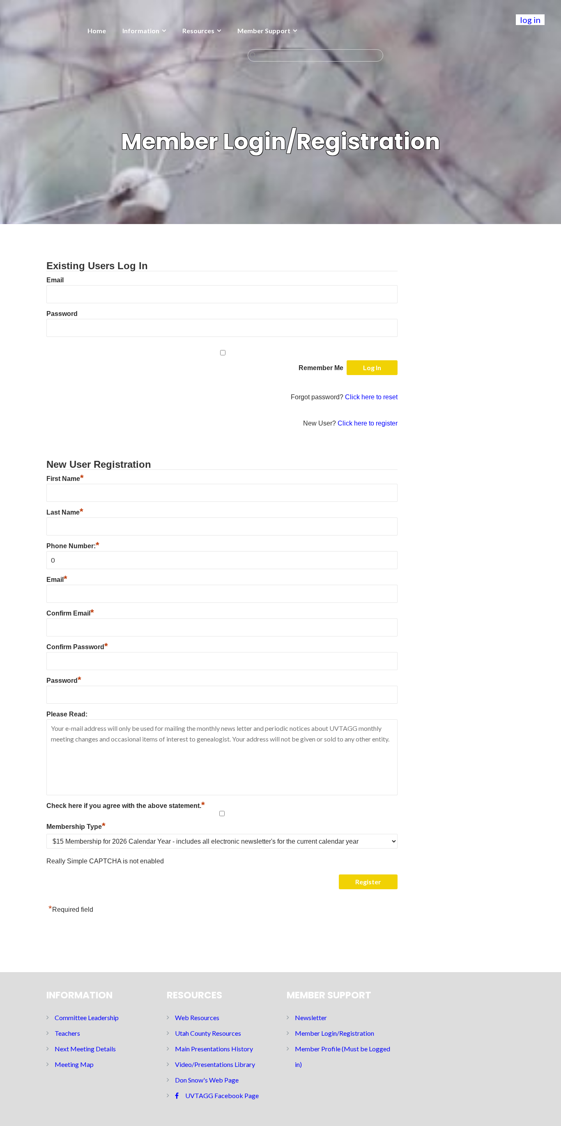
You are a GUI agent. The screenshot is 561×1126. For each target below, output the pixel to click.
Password (62, 313)
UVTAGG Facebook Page (222, 1095)
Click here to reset (371, 397)
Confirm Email (70, 613)
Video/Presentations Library (215, 1064)
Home (96, 30)
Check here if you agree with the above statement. (125, 805)
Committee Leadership (87, 1017)
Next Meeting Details (85, 1049)
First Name (65, 478)
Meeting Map (74, 1064)
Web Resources (197, 1017)
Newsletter (311, 1017)
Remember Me (321, 367)
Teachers (67, 1033)
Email (55, 280)
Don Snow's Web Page (207, 1080)
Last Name (64, 512)
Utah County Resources (208, 1033)
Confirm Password (77, 646)
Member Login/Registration (334, 1033)
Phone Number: (72, 545)
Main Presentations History (214, 1049)
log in (530, 20)
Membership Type (76, 826)
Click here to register (368, 423)
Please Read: (66, 714)
